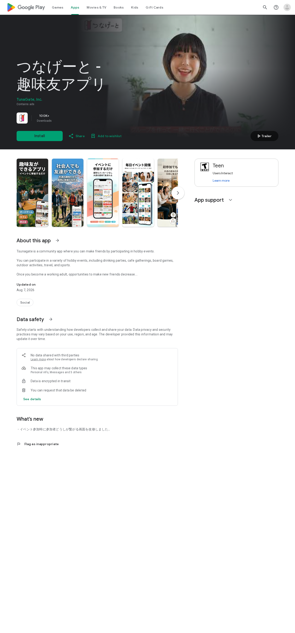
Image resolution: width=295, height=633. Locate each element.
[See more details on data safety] (32, 399)
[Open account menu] (287, 7)
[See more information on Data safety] (50, 319)
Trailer (263, 136)
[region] (81, 118)
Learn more (38, 359)
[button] (32, 193)
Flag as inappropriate (38, 444)
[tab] (57, 7)
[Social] (25, 302)
